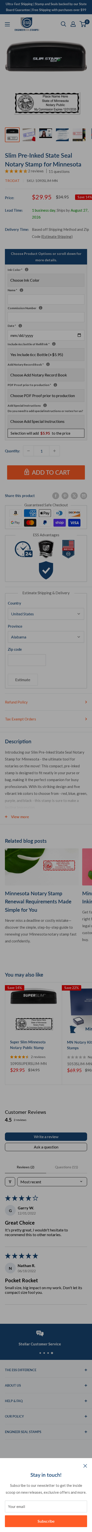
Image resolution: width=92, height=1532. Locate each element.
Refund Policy (16, 702)
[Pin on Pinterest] (65, 495)
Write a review (46, 1136)
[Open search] (63, 24)
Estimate (22, 679)
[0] (83, 24)
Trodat (12, 181)
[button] (16, 171)
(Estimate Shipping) (57, 236)
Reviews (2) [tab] (25, 1167)
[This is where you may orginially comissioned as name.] (21, 290)
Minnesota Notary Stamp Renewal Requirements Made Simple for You (38, 901)
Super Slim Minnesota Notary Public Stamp (28, 1045)
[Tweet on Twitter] (74, 495)
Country (14, 603)
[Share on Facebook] (55, 495)
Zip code (15, 649)
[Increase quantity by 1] (54, 451)
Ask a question (46, 1147)
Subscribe (46, 1521)
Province (15, 626)
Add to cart (51, 472)
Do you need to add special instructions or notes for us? (45, 411)
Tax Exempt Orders (20, 719)
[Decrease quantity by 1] (28, 451)
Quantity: (12, 451)
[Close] (85, 1465)
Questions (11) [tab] (66, 1167)
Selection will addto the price (40, 433)
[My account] (73, 24)
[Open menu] (7, 24)
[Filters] (10, 1181)
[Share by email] (83, 495)
